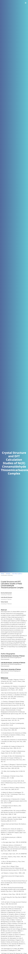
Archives (8, 573)
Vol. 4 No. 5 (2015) (17, 573)
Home (2, 573)
